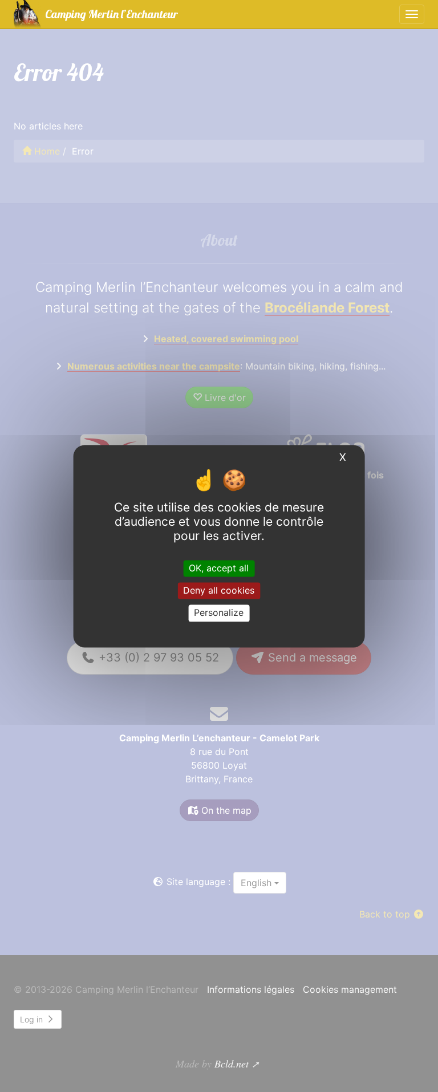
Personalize (219, 613)
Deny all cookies (218, 590)
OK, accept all (219, 568)
